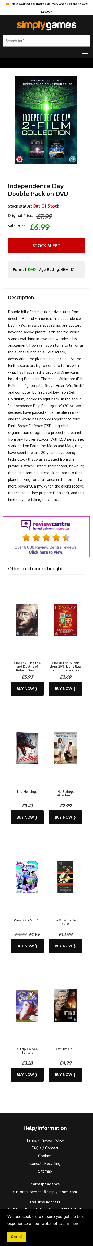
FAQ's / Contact (45, 1148)
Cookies (45, 1155)
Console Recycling (44, 1163)
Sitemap (45, 1171)
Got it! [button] (16, 1237)
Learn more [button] (69, 1223)
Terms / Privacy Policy (45, 1140)
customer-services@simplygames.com (45, 1192)
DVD (32, 269)
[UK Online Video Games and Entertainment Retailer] (46, 26)
